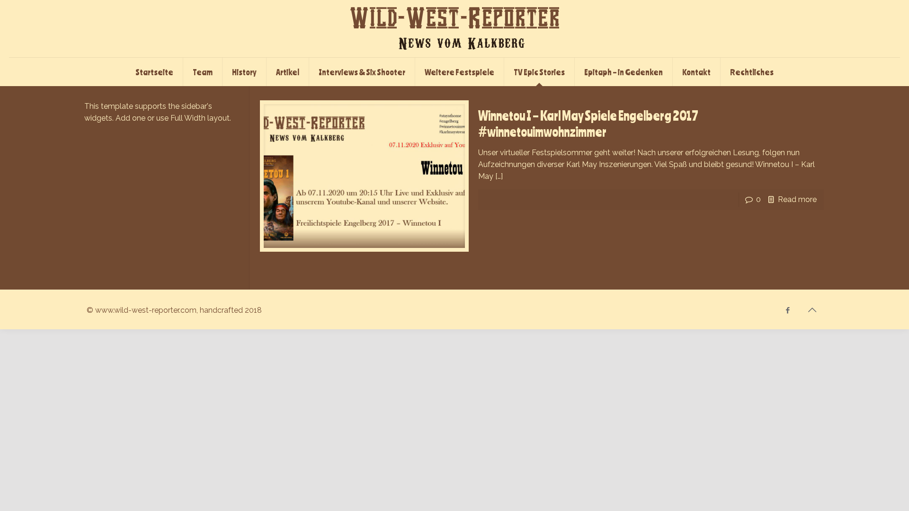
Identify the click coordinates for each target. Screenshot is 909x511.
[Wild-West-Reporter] (454, 28)
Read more (797, 199)
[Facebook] (788, 310)
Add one (130, 118)
